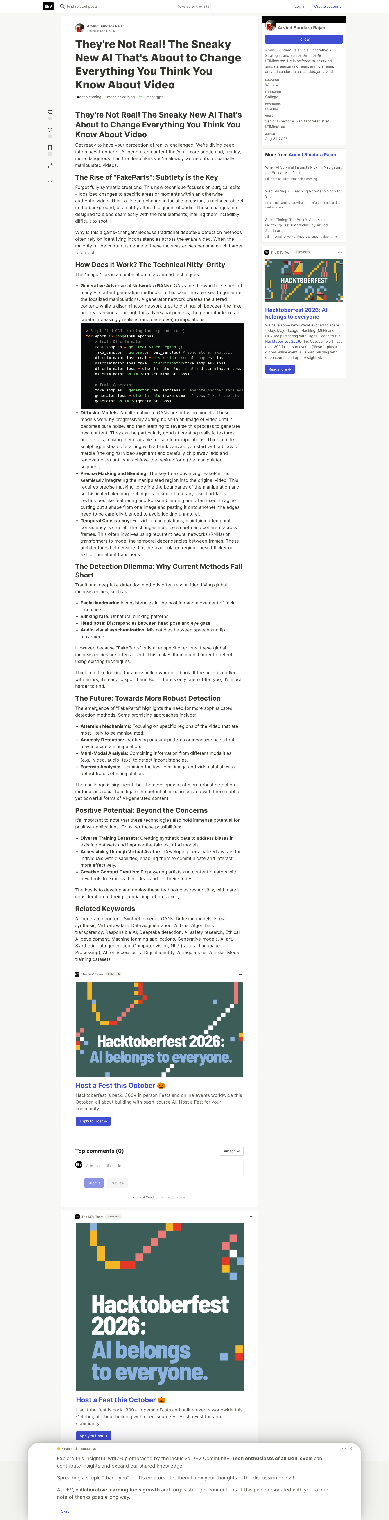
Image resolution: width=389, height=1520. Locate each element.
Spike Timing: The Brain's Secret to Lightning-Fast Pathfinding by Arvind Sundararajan (301, 227)
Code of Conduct (145, 1197)
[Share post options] (49, 181)
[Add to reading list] (50, 150)
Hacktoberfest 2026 (282, 341)
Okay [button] (65, 1511)
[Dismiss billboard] (351, 1448)
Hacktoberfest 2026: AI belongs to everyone (296, 313)
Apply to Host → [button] (93, 1121)
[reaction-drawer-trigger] (50, 114)
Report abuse (175, 1197)
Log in (300, 6)
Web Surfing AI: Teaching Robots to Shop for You (303, 199)
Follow (304, 39)
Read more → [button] (280, 369)
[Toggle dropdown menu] (240, 974)
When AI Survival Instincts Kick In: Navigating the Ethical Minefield (303, 173)
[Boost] (50, 165)
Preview (117, 1183)
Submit (94, 1183)
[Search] (62, 6)
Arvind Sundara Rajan (106, 26)
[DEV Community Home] (48, 6)
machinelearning (120, 97)
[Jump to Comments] (50, 132)
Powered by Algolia (192, 6)
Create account (327, 6)
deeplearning (89, 97)
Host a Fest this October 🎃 (120, 1085)
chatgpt (155, 97)
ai (141, 97)
